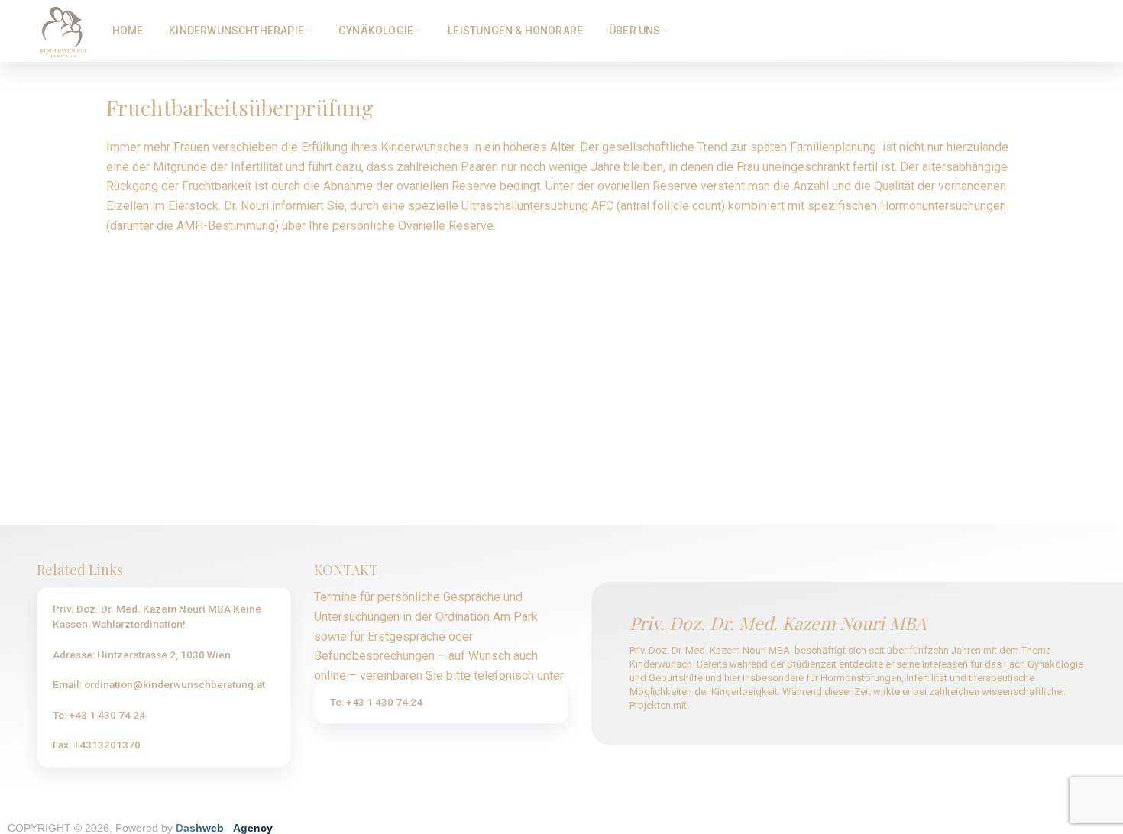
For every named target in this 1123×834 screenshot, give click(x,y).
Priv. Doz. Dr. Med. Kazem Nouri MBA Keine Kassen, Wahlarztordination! (157, 616)
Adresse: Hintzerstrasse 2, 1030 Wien (142, 654)
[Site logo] (63, 29)
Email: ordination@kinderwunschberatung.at (159, 684)
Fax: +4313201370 (97, 745)
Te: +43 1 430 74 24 (99, 715)
